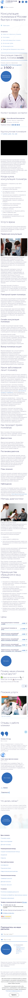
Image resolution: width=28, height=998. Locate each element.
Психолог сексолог (6, 884)
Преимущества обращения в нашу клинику (13, 49)
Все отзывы (7, 778)
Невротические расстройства (9, 871)
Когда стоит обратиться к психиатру (12, 34)
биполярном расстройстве (19, 494)
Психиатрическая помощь (8, 848)
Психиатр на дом (5, 838)
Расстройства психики (7, 862)
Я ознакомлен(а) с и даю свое (20, 949)
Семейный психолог (6, 878)
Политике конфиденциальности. (14, 991)
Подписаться (6, 949)
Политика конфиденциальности (10, 892)
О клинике (4, 889)
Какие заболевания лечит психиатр (12, 40)
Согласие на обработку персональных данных (14, 895)
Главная (5, 787)
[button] (25, 731)
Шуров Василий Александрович (15, 118)
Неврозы (3, 858)
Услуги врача (6, 37)
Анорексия (4, 855)
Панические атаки (6, 868)
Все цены (6, 661)
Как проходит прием (8, 43)
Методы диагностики (8, 46)
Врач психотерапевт (6, 841)
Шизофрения (4, 865)
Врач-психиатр (5, 835)
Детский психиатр (6, 844)
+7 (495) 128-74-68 (9, 134)
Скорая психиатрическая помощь (10, 851)
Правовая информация (7, 898)
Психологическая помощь (8, 875)
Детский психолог (6, 881)
